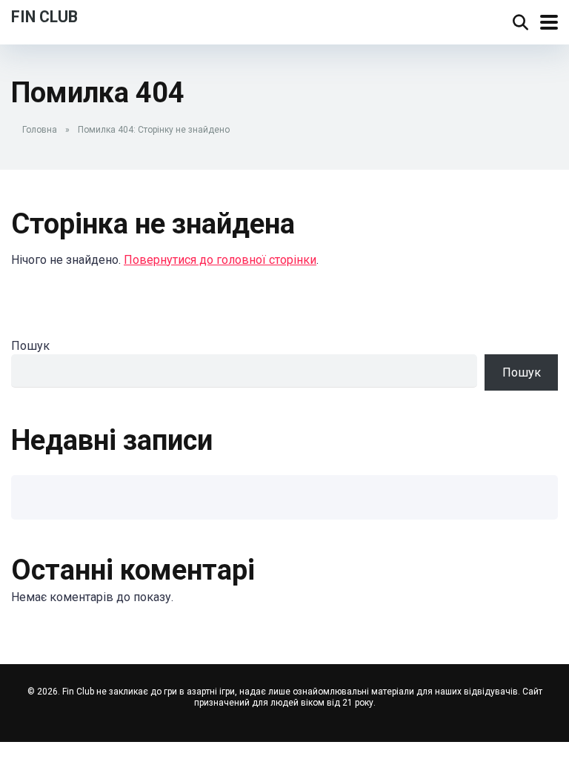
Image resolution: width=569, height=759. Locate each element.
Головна (39, 130)
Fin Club (44, 15)
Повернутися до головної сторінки (220, 260)
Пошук (30, 346)
